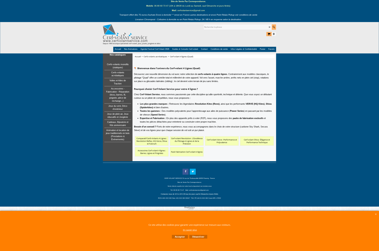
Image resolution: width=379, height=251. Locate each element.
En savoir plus (190, 230)
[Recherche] (274, 27)
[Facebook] (185, 172)
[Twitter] (193, 172)
